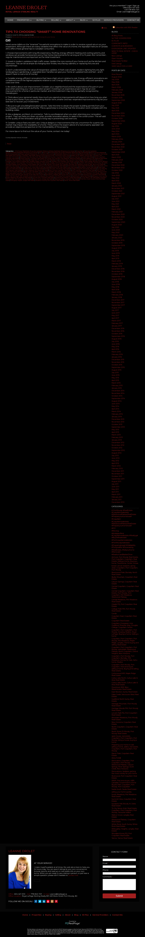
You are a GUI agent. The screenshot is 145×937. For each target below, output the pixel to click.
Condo (114, 613)
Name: (106, 856)
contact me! (73, 875)
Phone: (106, 870)
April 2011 (115, 492)
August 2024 (117, 124)
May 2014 (115, 406)
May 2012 (115, 461)
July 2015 (115, 373)
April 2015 (115, 380)
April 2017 (115, 318)
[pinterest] (57, 901)
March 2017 (116, 321)
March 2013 (116, 435)
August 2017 (117, 308)
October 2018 (117, 274)
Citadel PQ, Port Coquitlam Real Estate (17, 160)
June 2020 (116, 230)
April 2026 (115, 85)
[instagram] (53, 901)
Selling (58, 915)
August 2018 (117, 279)
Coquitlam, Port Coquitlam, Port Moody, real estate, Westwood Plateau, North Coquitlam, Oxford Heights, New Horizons (125, 650)
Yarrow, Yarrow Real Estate (122, 838)
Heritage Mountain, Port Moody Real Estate (57, 168)
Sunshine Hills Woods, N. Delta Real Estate (67, 177)
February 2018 (117, 295)
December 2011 (118, 471)
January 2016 (117, 357)
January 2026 (117, 92)
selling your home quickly (122, 792)
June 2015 (115, 375)
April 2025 (115, 111)
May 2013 (115, 430)
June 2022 (116, 175)
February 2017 (117, 323)
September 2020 (118, 222)
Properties (36, 915)
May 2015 (115, 378)
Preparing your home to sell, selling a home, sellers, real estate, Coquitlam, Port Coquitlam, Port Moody (125, 748)
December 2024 (118, 113)
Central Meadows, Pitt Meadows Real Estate (94, 158)
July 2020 (115, 227)
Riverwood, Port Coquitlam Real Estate (93, 174)
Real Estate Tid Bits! (119, 61)
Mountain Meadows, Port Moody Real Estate (35, 170)
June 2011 (115, 487)
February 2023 (117, 160)
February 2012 (117, 468)
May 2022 (115, 178)
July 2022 (115, 173)
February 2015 (117, 385)
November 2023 (118, 147)
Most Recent (117, 74)
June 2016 (116, 344)
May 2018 (115, 287)
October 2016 (117, 334)
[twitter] (40, 901)
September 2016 (118, 336)
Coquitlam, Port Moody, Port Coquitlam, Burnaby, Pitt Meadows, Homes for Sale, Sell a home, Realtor (124, 659)
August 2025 (117, 103)
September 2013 (118, 427)
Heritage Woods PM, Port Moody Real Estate (84, 168)
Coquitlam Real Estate (120, 621)
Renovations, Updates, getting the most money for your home (124, 772)
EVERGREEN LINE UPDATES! (124, 49)
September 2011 (118, 479)
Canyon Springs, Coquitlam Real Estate (82, 157)
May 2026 (115, 82)
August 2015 (116, 370)
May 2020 (116, 232)
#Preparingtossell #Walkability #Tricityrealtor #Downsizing (123, 546)
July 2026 (115, 79)
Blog (76, 915)
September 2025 (118, 100)
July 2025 (115, 105)
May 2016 (115, 347)
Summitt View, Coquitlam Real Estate (43, 177)
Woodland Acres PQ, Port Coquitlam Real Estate (122, 834)
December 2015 (118, 360)
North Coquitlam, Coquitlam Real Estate (83, 170)
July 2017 (115, 310)
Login (129, 6)
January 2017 (117, 326)
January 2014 (117, 417)
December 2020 (118, 214)
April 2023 (115, 155)
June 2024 (116, 129)
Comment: (107, 877)
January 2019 (117, 266)
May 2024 (115, 131)
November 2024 (118, 116)
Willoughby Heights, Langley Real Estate (22, 180)
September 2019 (118, 245)
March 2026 (116, 87)
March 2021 (116, 209)
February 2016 (117, 354)
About (67, 915)
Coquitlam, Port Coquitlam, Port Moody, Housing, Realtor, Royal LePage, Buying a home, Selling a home (125, 633)
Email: (105, 863)
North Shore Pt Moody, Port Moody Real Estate (123, 732)
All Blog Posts (117, 36)
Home (10, 20)
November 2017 (118, 303)
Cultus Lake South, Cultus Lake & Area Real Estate (125, 684)
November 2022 (118, 168)
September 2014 (118, 398)
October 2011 (117, 476)
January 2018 (117, 297)
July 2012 (115, 456)
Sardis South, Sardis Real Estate (124, 789)
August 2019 (117, 248)
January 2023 (117, 162)
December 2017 (118, 300)
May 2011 (115, 489)
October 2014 (117, 396)
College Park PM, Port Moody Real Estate (42, 160)
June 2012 (116, 458)
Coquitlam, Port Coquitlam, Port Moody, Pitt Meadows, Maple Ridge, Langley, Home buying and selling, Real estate (125, 642)
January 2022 (117, 186)
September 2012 (118, 450)
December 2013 (118, 419)
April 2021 (115, 207)
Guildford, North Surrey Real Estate (33, 168)
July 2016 (115, 341)
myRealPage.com (72, 923)
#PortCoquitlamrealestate (122, 540)
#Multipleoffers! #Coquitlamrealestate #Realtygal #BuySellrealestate (125, 535)
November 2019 (118, 240)
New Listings (117, 56)
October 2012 (117, 448)
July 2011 (115, 484)
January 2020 (117, 238)
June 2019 (116, 253)
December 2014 (118, 391)
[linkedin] (44, 901)
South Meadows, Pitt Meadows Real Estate (18, 177)
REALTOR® (116, 758)
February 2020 (117, 235)
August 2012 (116, 453)
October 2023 (117, 149)
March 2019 (116, 261)
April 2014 (115, 409)
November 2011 (118, 474)
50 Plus (96, 20)
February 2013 (117, 437)
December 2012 (118, 443)
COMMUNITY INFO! (119, 43)
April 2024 (115, 134)
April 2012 (115, 463)
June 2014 (116, 404)
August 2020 (117, 225)
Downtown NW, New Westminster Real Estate (122, 688)
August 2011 (116, 481)
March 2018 (116, 292)
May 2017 (115, 315)
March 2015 (116, 383)
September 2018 (118, 277)
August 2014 (117, 401)
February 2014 (117, 414)
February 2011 (117, 497)
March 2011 (116, 494)
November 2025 (118, 95)
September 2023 (118, 152)
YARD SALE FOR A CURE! (122, 66)
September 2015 (118, 367)
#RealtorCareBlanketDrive (122, 555)
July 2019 (115, 251)
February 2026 (117, 90)
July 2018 (115, 282)
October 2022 (117, 170)
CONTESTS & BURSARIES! (122, 46)
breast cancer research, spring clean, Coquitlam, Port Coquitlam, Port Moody (125, 568)
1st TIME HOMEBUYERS (121, 38)
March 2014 (116, 411)
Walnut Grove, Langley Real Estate (43, 179)
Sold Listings (117, 64)
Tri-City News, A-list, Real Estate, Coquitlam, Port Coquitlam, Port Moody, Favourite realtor (124, 810)
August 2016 (116, 339)
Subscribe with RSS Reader (126, 27)
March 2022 (116, 183)
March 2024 (116, 137)
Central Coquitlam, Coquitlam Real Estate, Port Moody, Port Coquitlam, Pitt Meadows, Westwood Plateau (125, 594)
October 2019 (117, 243)
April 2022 (115, 181)
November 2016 (118, 331)
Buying (48, 915)
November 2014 (118, 393)
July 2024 (115, 126)
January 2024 (117, 142)
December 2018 (118, 269)
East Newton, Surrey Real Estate (125, 692)
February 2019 (117, 264)
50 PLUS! (115, 41)
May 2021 (115, 204)
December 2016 (118, 328)
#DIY (114, 528)
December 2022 (118, 165)
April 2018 (115, 290)
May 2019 (115, 256)
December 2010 (118, 502)
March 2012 (116, 466)
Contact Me (133, 20)
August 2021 (116, 196)
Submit (119, 896)
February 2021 (117, 212)
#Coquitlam (116, 519)
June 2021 (116, 201)
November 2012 (118, 445)
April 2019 (115, 258)
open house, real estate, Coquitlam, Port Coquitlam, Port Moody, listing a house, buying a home (124, 739)
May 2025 (115, 108)
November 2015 (118, 362)
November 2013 (118, 422)
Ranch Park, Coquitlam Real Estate (50, 173)
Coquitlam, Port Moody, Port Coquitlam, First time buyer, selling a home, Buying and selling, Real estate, (125, 668)
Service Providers (114, 20)
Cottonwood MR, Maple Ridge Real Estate (79, 166)
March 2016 (116, 352)
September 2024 (118, 121)
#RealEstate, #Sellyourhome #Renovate (67, 154)
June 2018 (116, 284)
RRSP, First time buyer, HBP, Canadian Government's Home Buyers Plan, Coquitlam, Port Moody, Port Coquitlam (124, 784)
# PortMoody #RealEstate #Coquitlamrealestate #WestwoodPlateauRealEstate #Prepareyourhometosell (124, 513)
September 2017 (118, 305)
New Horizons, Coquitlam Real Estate (60, 170)
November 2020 (118, 217)
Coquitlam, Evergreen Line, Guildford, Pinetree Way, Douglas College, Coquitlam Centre (125, 625)
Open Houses (117, 58)
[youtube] (49, 901)
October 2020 (117, 220)
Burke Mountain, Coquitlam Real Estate (58, 157)
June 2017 (116, 313)
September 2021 (118, 194)
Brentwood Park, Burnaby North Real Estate (33, 157)
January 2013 (117, 440)
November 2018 (118, 271)
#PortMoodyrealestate (121, 543)
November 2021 (118, 188)
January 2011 (117, 500)
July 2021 (115, 199)
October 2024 (117, 118)
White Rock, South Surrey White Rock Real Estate (124, 825)
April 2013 (115, 432)
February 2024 (117, 139)
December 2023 (118, 144)
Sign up (136, 6)
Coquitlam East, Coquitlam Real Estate (70, 160)
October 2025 (117, 98)
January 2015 (117, 388)
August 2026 (117, 77)
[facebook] (36, 901)
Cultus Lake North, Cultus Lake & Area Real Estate (125, 679)
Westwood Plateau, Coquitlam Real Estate (66, 179)
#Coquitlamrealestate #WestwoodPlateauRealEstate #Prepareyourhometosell (124, 524)
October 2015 (117, 365)
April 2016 (115, 349)
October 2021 (117, 191)
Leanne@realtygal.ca (130, 12)
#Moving (115, 531)
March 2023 (116, 157)
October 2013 (117, 424)
